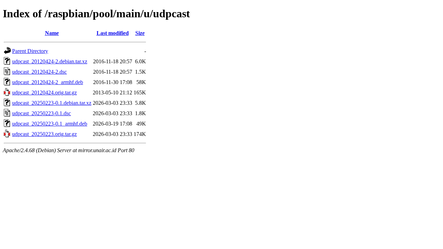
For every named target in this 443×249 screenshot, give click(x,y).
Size (140, 33)
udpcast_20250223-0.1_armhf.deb (49, 124)
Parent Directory (30, 51)
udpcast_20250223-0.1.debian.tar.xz (51, 103)
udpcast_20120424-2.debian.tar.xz (49, 61)
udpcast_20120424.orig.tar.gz (44, 92)
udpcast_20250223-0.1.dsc (41, 113)
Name (52, 33)
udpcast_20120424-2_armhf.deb (47, 82)
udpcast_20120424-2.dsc (39, 72)
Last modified (113, 33)
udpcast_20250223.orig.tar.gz (44, 134)
